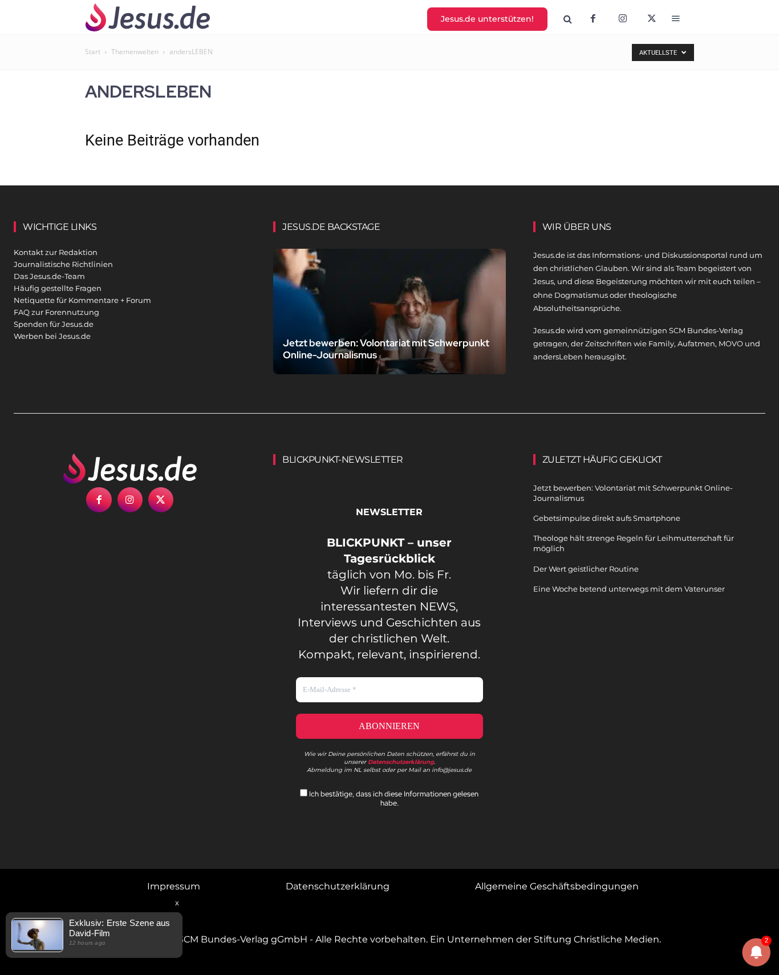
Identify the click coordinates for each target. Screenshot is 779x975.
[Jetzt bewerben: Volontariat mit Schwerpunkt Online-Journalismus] (389, 321)
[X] (652, 19)
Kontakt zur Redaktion (56, 252)
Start (92, 51)
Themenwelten (135, 51)
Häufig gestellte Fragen (58, 288)
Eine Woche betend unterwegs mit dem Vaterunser (629, 588)
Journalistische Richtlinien (63, 264)
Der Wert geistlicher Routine (586, 568)
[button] (568, 19)
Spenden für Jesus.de (54, 324)
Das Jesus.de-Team (49, 276)
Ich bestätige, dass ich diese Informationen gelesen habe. (392, 798)
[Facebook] (593, 19)
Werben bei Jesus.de (52, 336)
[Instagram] (623, 19)
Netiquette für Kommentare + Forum (82, 300)
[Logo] (130, 468)
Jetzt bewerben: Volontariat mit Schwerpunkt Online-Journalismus (386, 349)
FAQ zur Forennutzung (56, 312)
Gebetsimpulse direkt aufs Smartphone (606, 518)
